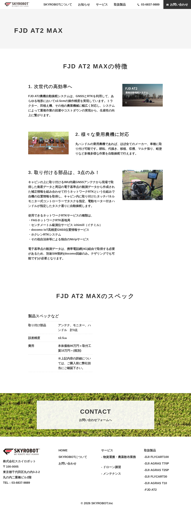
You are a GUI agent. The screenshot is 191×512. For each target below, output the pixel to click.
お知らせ (84, 4)
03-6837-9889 (150, 4)
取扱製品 (120, 4)
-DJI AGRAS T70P (156, 463)
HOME (62, 450)
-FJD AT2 (150, 489)
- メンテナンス (111, 473)
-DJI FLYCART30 (155, 476)
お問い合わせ (178, 4)
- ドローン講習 (111, 467)
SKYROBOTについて (57, 4)
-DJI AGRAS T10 (155, 483)
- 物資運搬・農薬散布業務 (118, 457)
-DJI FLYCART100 (156, 457)
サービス (102, 4)
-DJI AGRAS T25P (156, 470)
